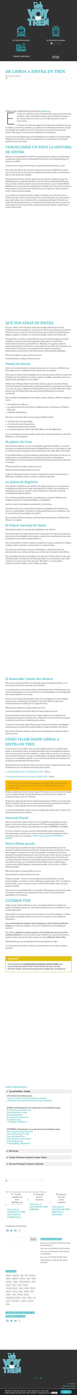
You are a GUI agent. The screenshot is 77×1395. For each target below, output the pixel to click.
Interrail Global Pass (16, 1136)
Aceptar (66, 1392)
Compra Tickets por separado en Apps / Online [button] (28, 1157)
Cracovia (22, 1278)
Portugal (20, 1294)
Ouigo (20, 1291)
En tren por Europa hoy (12, 76)
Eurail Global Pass (15, 1115)
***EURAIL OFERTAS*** (17, 1122)
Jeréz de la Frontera (11, 1288)
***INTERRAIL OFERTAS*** (19, 1143)
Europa (8, 1285)
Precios (26, 1294)
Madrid (27, 1288)
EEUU (34, 1278)
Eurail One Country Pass (18, 1117)
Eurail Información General (19, 1110)
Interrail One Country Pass (19, 1139)
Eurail (33, 1282)
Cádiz (28, 1278)
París (32, 1291)
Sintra (24, 1297)
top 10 (8, 1301)
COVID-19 (15, 1278)
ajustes (54, 1393)
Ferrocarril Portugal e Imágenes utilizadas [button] (26, 1164)
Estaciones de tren (24, 1282)
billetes (8, 1278)
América (8, 1275)
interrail (25, 1285)
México (33, 1288)
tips (34, 1297)
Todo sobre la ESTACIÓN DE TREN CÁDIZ (53, 1257)
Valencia (23, 1301)
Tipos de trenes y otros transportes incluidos (27, 1098)
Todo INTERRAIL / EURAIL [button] (20, 1091)
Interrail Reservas (15, 1141)
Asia (22, 1275)
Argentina (16, 1275)
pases (14, 1294)
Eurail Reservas (14, 1120)
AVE (26, 1275)
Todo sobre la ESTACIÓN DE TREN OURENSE (39, 1207)
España (15, 1282)
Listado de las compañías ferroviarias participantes (29, 1100)
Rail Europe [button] (13, 1151)
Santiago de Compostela (13, 1297)
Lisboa (21, 1288)
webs (7, 1304)
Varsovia (30, 1301)
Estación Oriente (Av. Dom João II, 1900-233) (27, 776)
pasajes (8, 1294)
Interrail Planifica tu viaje (18, 1134)
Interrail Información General (20, 1131)
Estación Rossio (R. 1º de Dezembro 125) (25, 772)
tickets (30, 1297)
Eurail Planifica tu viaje (17, 1112)
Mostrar (46, 111)
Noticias (8, 1291)
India (19, 1285)
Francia (14, 1285)
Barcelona (32, 1275)
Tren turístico (15, 1301)
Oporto (15, 1291)
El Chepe (8, 1282)
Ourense (26, 1291)
